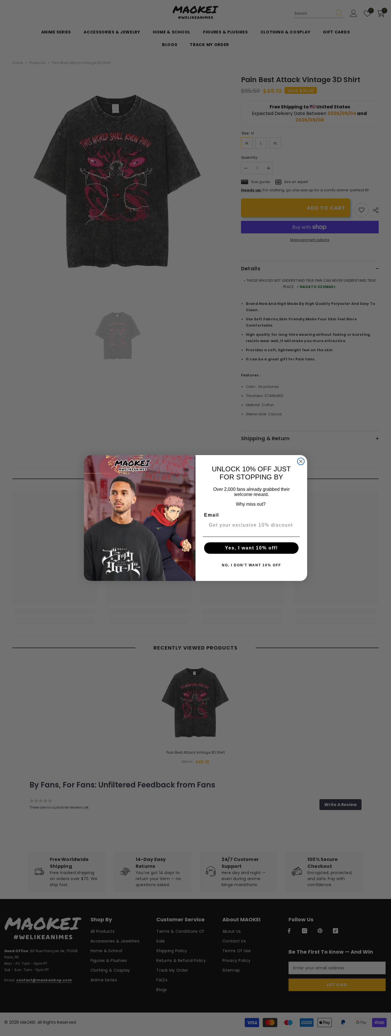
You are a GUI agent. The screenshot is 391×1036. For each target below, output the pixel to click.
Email (211, 515)
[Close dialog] (300, 461)
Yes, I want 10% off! (251, 547)
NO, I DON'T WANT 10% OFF (251, 565)
